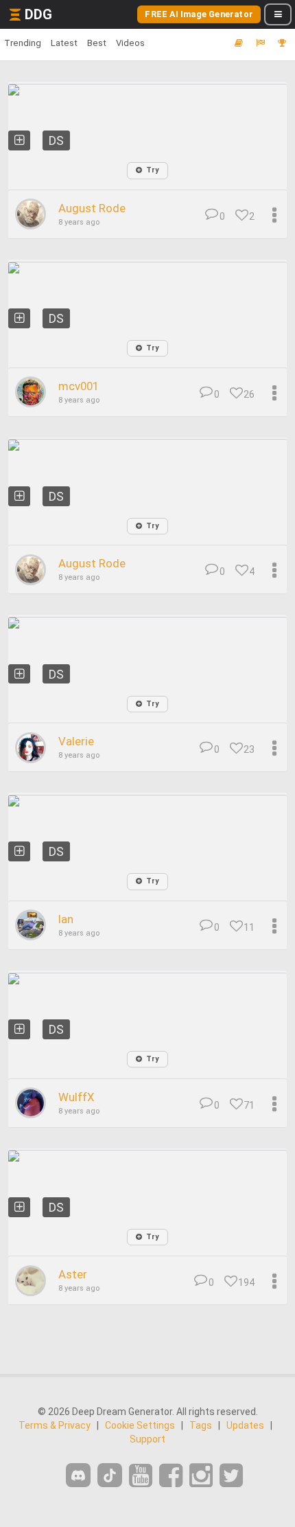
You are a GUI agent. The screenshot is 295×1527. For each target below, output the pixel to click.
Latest (64, 43)
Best (96, 43)
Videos (130, 43)
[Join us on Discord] (78, 1475)
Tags (200, 1425)
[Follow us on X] (231, 1476)
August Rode (92, 208)
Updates (245, 1425)
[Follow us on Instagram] (201, 1476)
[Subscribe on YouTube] (140, 1476)
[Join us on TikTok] (109, 1475)
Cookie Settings (140, 1425)
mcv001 (78, 386)
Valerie (76, 741)
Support (147, 1439)
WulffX (76, 1097)
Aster (72, 1274)
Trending (22, 43)
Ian (65, 919)
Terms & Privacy (55, 1425)
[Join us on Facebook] (170, 1476)
